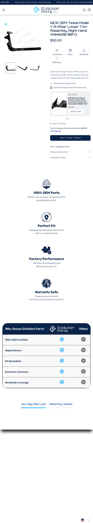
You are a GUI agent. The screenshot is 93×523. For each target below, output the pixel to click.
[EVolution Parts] (46, 10)
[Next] (39, 41)
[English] (85, 520)
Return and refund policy (15, 478)
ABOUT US (54, 453)
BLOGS (52, 462)
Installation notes (58, 157)
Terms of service (10, 483)
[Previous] (6, 41)
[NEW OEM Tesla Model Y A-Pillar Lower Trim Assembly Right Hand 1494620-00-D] (10, 67)
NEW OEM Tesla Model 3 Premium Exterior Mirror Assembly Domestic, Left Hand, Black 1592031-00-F (78, 101)
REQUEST (54, 449)
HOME (52, 441)
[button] (84, 10)
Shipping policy (10, 487)
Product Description (59, 152)
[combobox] (85, 520)
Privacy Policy (9, 474)
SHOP (52, 445)
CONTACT (54, 457)
